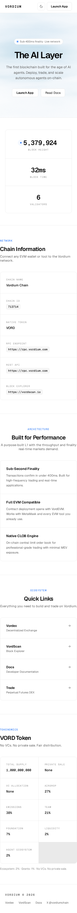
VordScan (25, 902)
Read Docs (53, 93)
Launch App (59, 6)
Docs (39, 902)
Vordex (9, 902)
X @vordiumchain (58, 902)
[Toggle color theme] (41, 6)
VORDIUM (13, 6)
